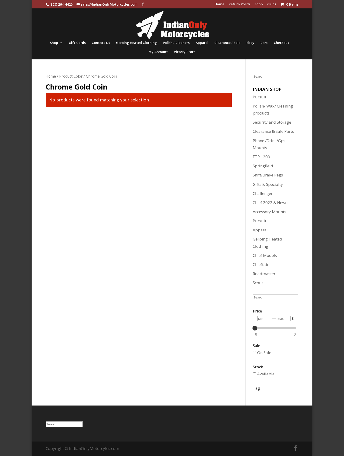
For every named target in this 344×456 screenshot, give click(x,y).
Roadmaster (264, 273)
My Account (158, 52)
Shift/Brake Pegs (268, 175)
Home (219, 4)
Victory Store (184, 52)
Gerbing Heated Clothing (136, 43)
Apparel (202, 43)
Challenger (263, 193)
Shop (259, 4)
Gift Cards (77, 43)
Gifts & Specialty (268, 184)
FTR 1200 (261, 156)
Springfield (263, 166)
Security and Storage (272, 122)
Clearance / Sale (227, 43)
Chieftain (261, 264)
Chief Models (265, 255)
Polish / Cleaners (176, 43)
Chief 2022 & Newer (271, 202)
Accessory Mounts (269, 211)
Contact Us (101, 43)
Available (265, 374)
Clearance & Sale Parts (273, 131)
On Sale (264, 352)
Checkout (281, 43)
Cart (264, 43)
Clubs (271, 4)
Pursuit (259, 97)
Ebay (250, 43)
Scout (258, 282)
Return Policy (239, 4)
